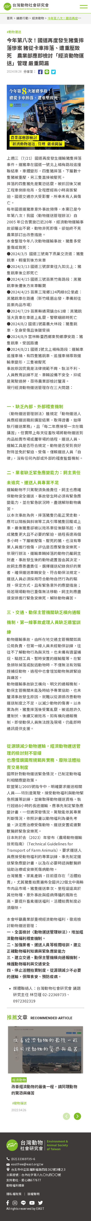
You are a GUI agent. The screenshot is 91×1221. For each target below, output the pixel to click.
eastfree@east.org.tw (27, 1164)
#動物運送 (14, 32)
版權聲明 (34, 1194)
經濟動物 (38, 18)
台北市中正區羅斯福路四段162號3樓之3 (38, 1169)
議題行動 (22, 18)
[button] (77, 1116)
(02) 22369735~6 (23, 1159)
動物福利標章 (15, 1185)
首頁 (10, 18)
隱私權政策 (14, 1194)
